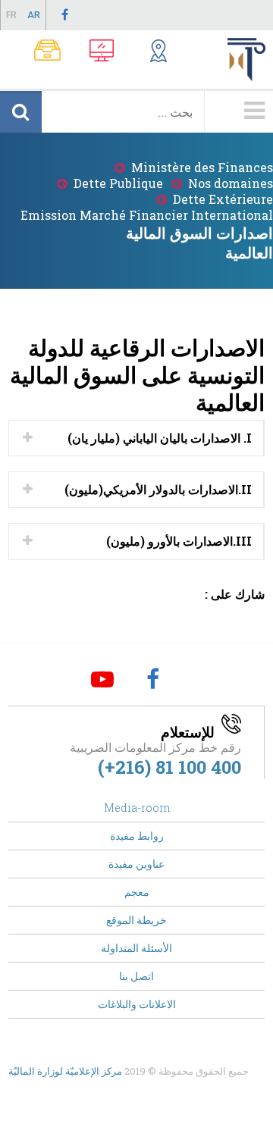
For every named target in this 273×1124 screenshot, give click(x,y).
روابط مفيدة (137, 835)
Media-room (137, 807)
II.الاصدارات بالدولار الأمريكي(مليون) (158, 489)
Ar (33, 15)
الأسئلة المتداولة (136, 948)
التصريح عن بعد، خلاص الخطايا (91, 52)
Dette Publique (118, 183)
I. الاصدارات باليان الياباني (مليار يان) (159, 438)
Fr (11, 15)
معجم (136, 891)
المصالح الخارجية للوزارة (144, 52)
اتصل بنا (136, 976)
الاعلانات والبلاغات (137, 1004)
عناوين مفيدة (136, 863)
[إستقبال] (250, 59)
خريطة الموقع (136, 920)
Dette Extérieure (223, 199)
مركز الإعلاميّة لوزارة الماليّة (65, 1071)
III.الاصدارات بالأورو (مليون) (179, 541)
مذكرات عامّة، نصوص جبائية (38, 52)
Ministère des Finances (202, 167)
